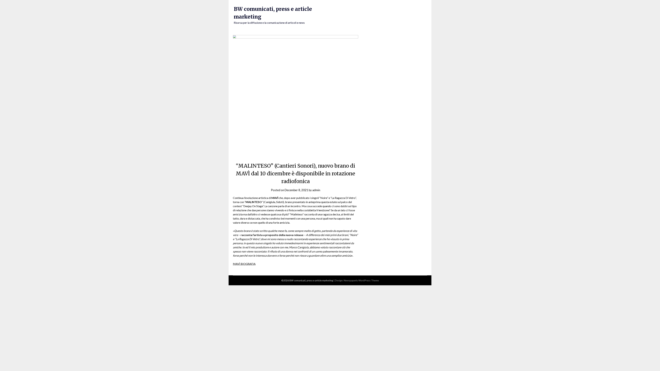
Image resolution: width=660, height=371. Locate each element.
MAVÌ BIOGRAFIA (244, 263)
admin (316, 190)
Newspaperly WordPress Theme (361, 280)
